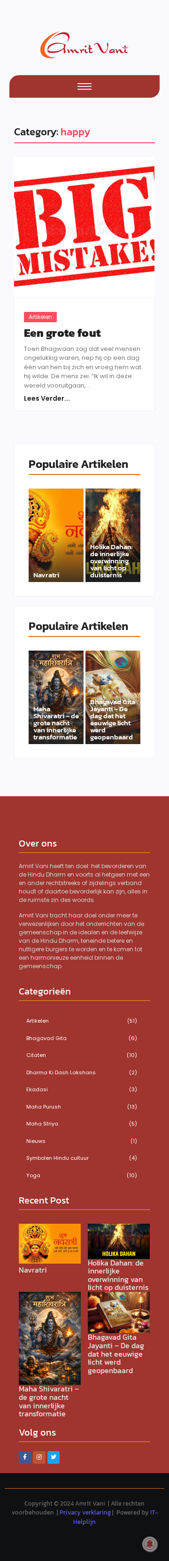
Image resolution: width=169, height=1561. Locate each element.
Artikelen (40, 317)
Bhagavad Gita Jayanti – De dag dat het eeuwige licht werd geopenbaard (112, 719)
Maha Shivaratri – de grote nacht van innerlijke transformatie (56, 722)
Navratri (46, 574)
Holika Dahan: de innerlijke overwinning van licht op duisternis (111, 560)
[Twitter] (53, 1457)
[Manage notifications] (149, 1544)
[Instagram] (39, 1457)
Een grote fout (62, 333)
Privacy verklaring (85, 1512)
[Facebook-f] (25, 1457)
